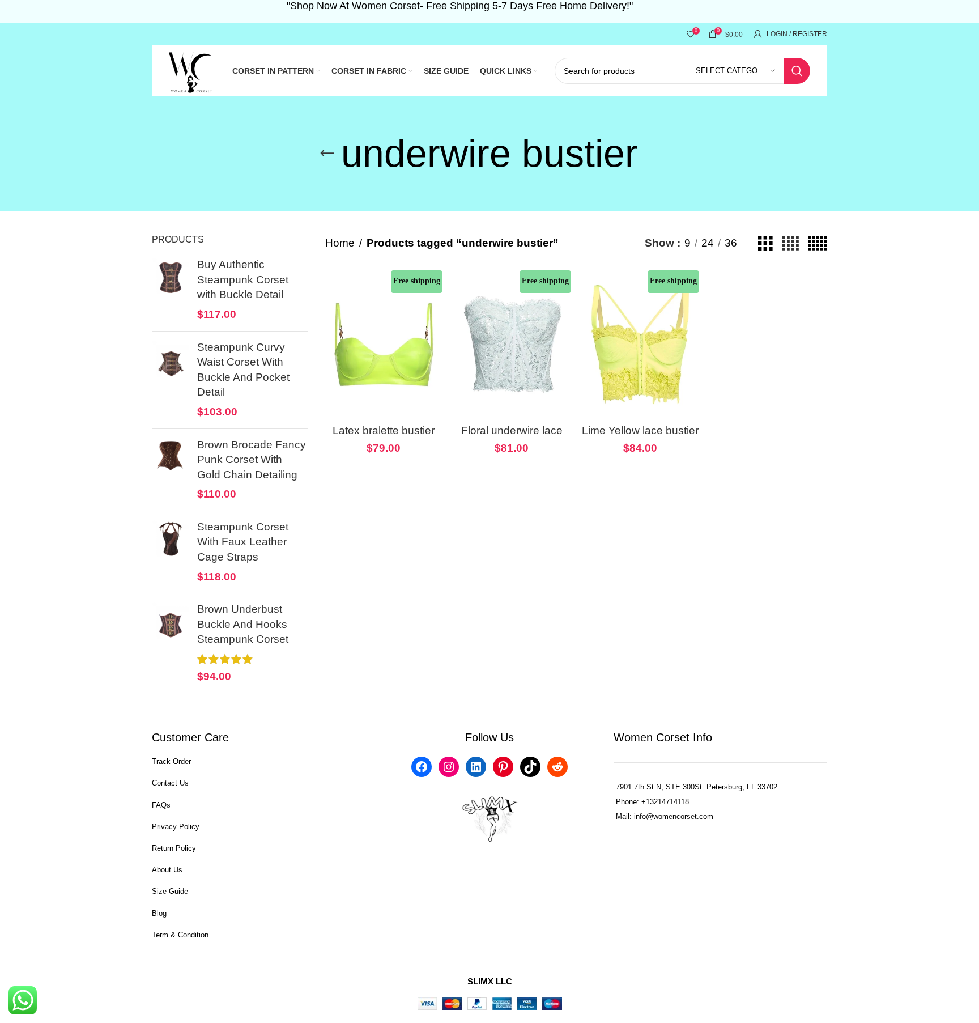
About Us (167, 869)
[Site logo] (192, 70)
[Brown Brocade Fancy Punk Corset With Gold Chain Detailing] (170, 470)
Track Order (171, 761)
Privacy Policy (175, 826)
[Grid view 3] (765, 243)
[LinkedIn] (476, 767)
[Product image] (383, 344)
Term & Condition (180, 935)
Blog (159, 913)
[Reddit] (557, 767)
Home (340, 243)
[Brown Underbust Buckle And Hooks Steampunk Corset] (170, 643)
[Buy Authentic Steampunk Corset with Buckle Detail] (170, 289)
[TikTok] (530, 767)
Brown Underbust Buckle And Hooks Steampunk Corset (242, 624)
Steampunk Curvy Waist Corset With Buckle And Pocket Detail (243, 369)
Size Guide (170, 891)
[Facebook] (421, 767)
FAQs (161, 805)
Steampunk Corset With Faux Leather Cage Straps (242, 542)
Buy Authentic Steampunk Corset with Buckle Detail (242, 279)
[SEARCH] (797, 71)
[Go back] (327, 153)
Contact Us (170, 783)
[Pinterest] (503, 767)
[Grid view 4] (790, 243)
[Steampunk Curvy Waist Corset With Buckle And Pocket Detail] (170, 380)
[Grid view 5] (817, 243)
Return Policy (174, 848)
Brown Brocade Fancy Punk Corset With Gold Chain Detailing (251, 460)
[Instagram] (449, 767)
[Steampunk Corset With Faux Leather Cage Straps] (170, 552)
